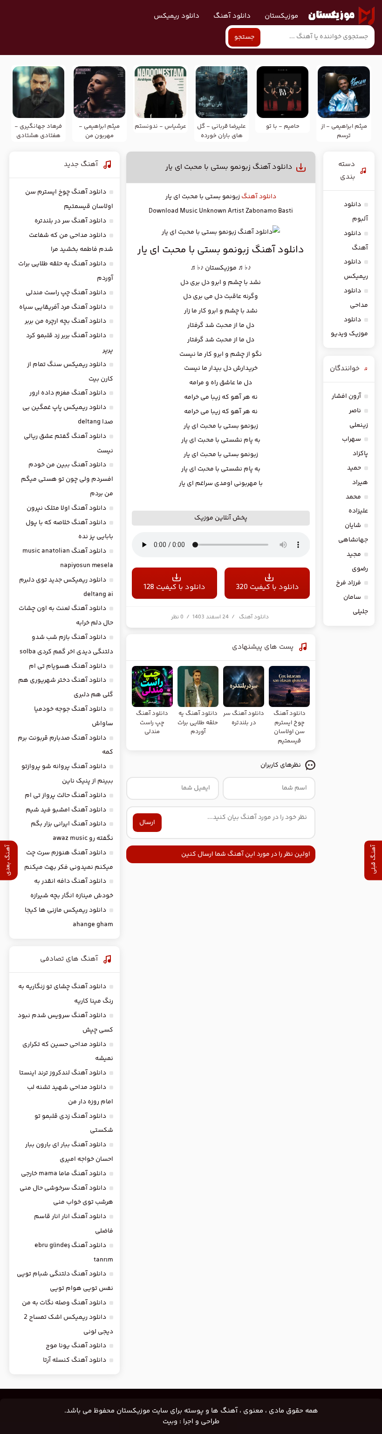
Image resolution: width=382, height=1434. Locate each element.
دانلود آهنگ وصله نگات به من (64, 1303)
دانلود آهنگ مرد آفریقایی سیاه (62, 307)
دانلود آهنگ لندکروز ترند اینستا (62, 1073)
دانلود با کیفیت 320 (267, 587)
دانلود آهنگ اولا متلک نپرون (66, 508)
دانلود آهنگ (232, 16)
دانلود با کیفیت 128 (174, 587)
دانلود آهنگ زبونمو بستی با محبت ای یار (229, 167)
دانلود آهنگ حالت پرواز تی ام (65, 795)
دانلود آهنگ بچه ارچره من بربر (65, 321)
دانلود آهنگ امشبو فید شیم (66, 810)
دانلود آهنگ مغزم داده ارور (67, 393)
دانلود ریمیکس (176, 16)
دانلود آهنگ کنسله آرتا (74, 1360)
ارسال (147, 822)
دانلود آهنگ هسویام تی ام (67, 666)
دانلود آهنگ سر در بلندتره (70, 221)
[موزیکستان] (341, 16)
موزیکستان (281, 16)
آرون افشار (346, 396)
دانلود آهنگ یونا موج (76, 1346)
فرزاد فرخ (348, 583)
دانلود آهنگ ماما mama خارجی (63, 1174)
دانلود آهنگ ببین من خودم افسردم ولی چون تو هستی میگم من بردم (67, 479)
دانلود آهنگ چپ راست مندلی (66, 293)
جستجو (244, 37)
